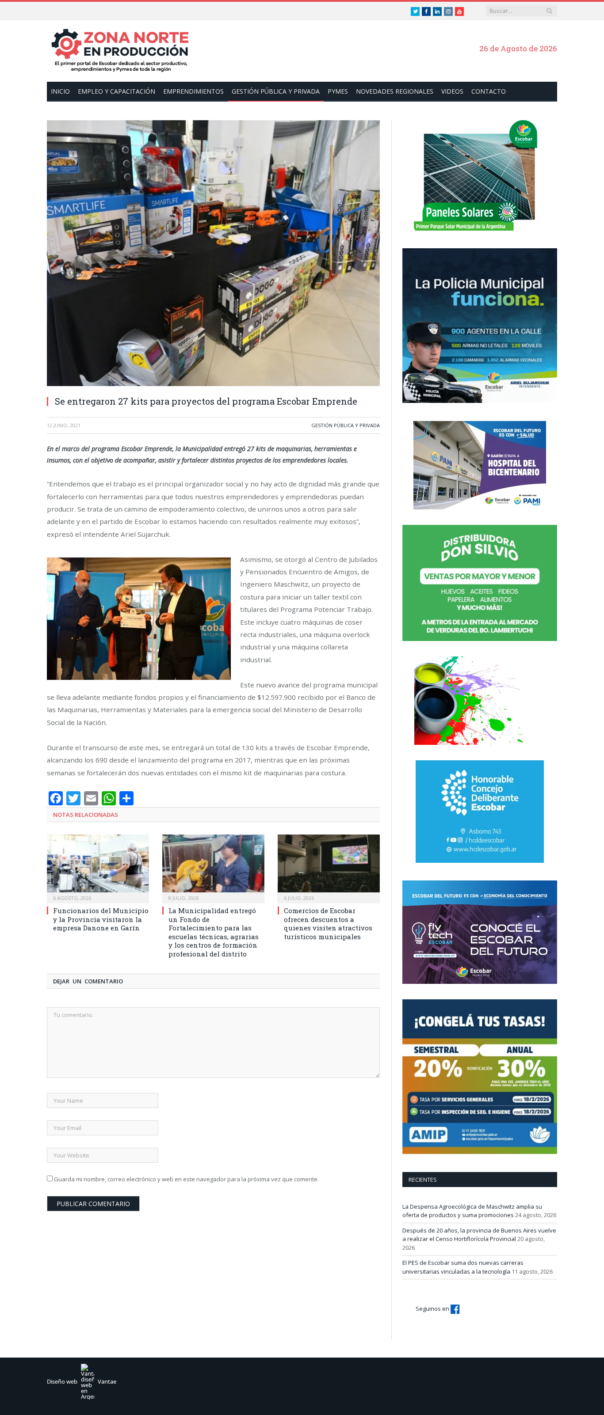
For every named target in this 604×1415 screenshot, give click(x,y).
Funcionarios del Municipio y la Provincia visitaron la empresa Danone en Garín (101, 919)
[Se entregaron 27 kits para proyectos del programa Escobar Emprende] (213, 254)
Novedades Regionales (394, 91)
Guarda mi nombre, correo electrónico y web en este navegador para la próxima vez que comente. (186, 1179)
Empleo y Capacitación (116, 91)
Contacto (488, 91)
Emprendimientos (193, 91)
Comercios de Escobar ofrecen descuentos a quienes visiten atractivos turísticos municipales (328, 923)
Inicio (60, 91)
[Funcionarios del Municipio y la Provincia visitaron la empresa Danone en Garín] (98, 868)
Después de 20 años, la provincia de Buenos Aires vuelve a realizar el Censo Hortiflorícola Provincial (479, 1234)
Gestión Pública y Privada (276, 91)
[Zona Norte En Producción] (124, 49)
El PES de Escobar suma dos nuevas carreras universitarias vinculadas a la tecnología (463, 1267)
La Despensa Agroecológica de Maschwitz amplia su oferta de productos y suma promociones (472, 1211)
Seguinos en (433, 1309)
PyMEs (338, 91)
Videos (452, 91)
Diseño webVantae (81, 1381)
